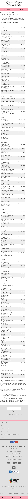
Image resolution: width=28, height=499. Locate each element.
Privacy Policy (4, 493)
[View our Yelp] (16, 443)
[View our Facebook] (11, 443)
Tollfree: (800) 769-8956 (14, 456)
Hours (24, 498)
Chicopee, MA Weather (6, 491)
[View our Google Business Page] (14, 443)
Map (14, 498)
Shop (8, 10)
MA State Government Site (20, 491)
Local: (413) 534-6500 (14, 454)
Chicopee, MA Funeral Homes (10, 486)
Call (5, 498)
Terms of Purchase (14, 493)
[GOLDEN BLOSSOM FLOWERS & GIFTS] (14, 6)
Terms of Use (24, 493)
